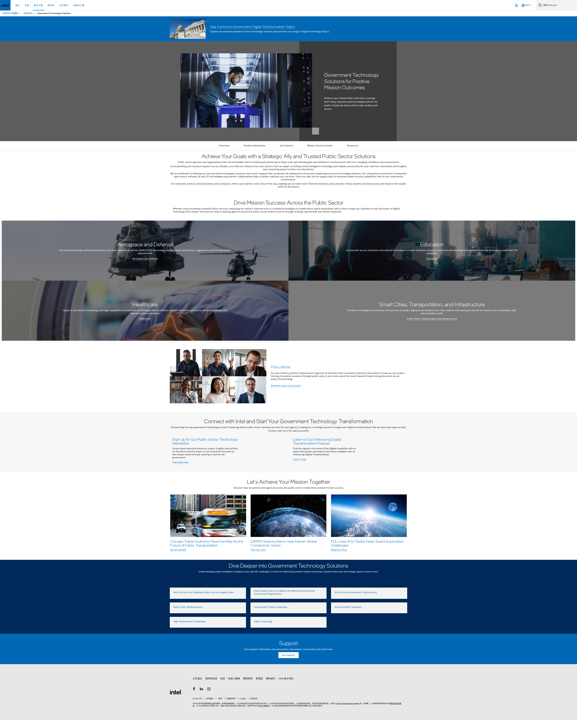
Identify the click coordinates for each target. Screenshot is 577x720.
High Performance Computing (189, 621)
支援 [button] (27, 5)
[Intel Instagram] (208, 689)
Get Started (286, 145)
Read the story (339, 549)
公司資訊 (197, 678)
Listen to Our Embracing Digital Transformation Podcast (317, 441)
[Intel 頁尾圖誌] (176, 691)
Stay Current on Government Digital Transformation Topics (252, 26)
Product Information (255, 145)
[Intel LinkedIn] (201, 689)
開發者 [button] (51, 5)
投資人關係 (234, 678)
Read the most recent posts (286, 385)
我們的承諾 (211, 678)
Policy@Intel (280, 367)
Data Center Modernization (188, 607)
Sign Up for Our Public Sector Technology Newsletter (205, 441)
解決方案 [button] (38, 5)
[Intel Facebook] (194, 689)
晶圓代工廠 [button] (78, 5)
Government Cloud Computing (270, 607)
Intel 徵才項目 (286, 678)
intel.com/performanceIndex (347, 703)
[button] (288, 376)
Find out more (258, 549)
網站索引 (271, 678)
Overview (224, 145)
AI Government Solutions (348, 607)
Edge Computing (263, 621)
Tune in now (299, 459)
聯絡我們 (248, 678)
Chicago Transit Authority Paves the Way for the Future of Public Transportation (206, 543)
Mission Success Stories (320, 145)
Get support (288, 655)
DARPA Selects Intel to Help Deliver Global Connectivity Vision (284, 543)
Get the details (178, 549)
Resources (352, 145)
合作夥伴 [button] (63, 5)
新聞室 (259, 678)
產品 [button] (17, 5)
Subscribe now (180, 462)
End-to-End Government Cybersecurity (356, 592)
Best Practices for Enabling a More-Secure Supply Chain (203, 592)
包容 (222, 678)
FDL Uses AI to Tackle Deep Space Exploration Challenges (367, 543)
